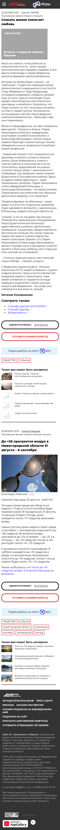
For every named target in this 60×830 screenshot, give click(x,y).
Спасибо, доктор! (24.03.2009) (26, 306)
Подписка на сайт (14, 716)
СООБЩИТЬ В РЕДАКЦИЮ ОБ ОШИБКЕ (25, 725)
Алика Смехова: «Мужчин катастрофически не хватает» (29, 375)
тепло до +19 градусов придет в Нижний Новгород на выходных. (27, 570)
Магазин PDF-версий (30, 705)
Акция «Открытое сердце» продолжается (34, 393)
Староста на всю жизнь (26, 413)
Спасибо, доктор (18, 309)
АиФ (31, 494)
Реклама (8, 705)
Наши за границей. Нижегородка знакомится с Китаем (31, 384)
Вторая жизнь (17, 312)
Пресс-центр (44, 700)
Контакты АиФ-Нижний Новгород (25, 721)
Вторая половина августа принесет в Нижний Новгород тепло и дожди (32, 677)
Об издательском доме (18, 700)
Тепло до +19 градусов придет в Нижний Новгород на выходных (34, 647)
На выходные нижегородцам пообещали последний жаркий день (34, 657)
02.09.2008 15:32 (10, 12)
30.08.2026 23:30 (10, 431)
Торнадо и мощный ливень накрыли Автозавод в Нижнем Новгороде (32, 667)
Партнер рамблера (29, 815)
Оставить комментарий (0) (30, 336)
